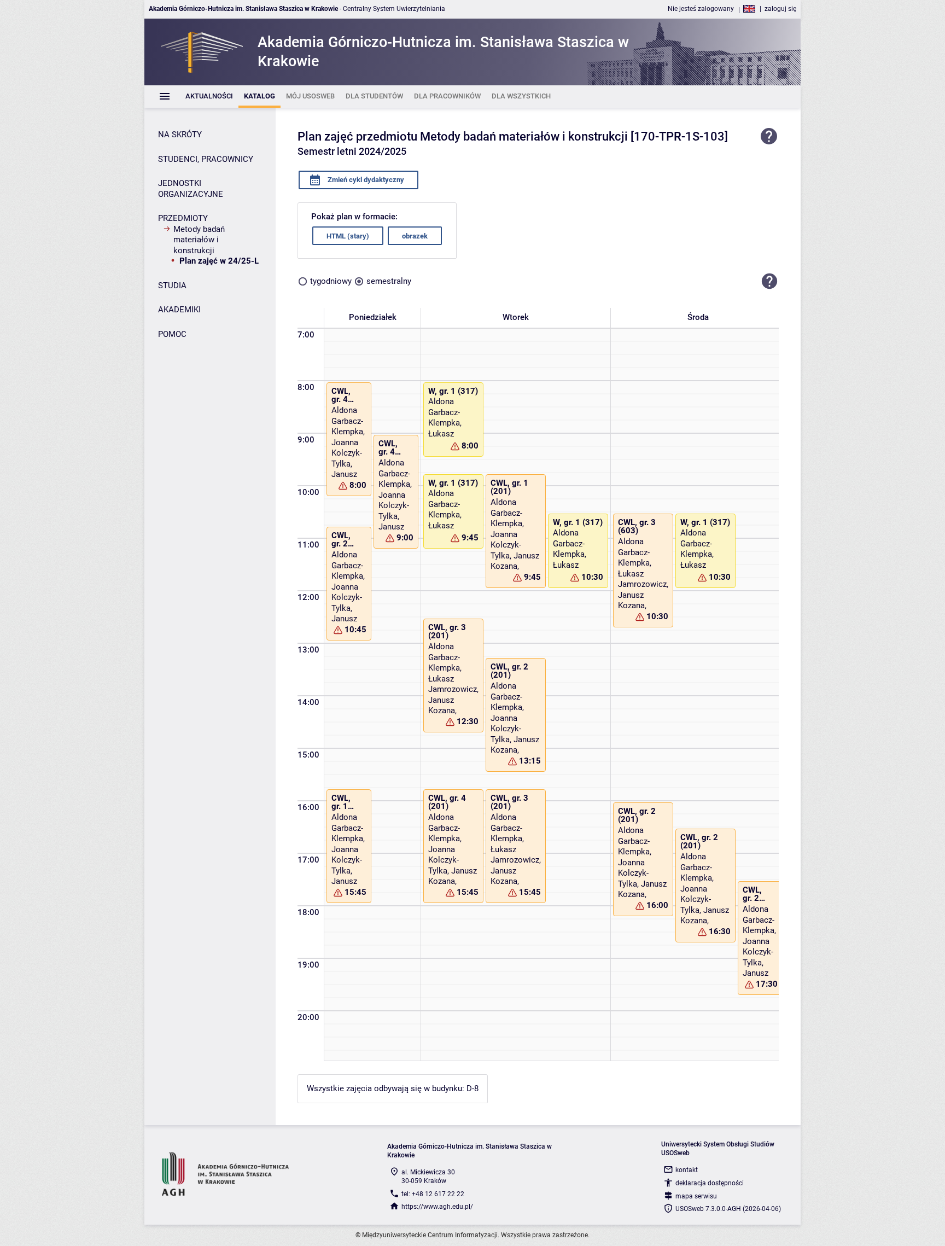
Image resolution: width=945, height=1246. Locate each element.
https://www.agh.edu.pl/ (437, 1206)
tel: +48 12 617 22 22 (432, 1194)
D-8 (472, 1088)
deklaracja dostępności (709, 1183)
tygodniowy (331, 281)
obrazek (415, 236)
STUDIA (172, 285)
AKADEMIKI (179, 310)
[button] (769, 281)
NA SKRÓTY (180, 134)
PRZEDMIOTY (183, 218)
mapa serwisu (696, 1196)
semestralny (388, 281)
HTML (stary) (347, 236)
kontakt (686, 1170)
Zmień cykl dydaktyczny (365, 180)
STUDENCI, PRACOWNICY (205, 159)
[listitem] (209, 96)
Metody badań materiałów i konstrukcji (199, 239)
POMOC (172, 334)
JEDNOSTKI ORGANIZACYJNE (190, 188)
